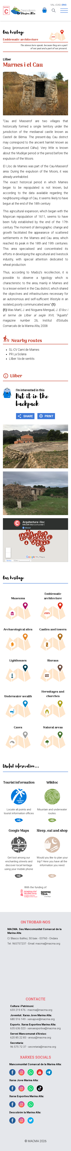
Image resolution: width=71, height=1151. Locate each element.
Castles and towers (53, 629)
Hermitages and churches (53, 694)
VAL (52, 4)
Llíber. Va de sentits (21, 358)
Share (25, 416)
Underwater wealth (18, 696)
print (46, 416)
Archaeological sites (18, 629)
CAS (58, 4)
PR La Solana (17, 354)
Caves (18, 727)
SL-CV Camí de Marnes (24, 349)
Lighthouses (18, 660)
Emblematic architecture (53, 596)
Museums (18, 598)
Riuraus (52, 660)
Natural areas (53, 727)
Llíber (16, 376)
